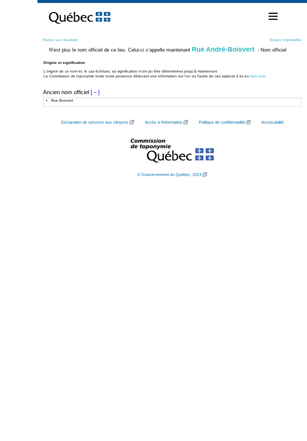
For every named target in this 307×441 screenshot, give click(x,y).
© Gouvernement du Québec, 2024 (169, 174)
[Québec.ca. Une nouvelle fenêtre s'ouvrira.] (79, 16)
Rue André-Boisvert (223, 49)
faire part (257, 76)
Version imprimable (285, 40)
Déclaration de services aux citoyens (94, 122)
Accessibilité (272, 122)
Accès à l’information (163, 122)
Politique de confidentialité (222, 122)
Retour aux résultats (60, 40)
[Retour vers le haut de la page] (288, 399)
